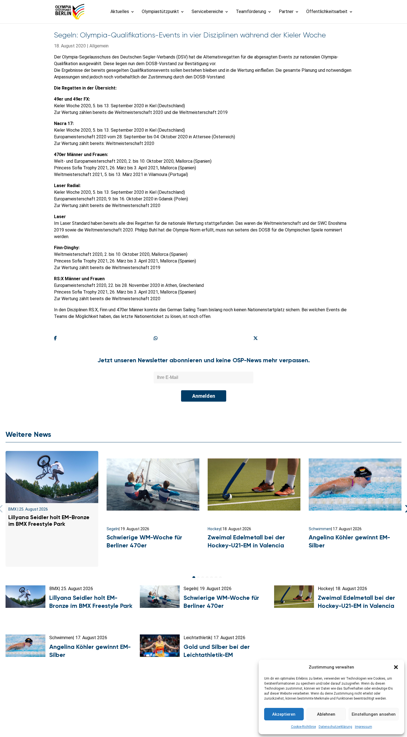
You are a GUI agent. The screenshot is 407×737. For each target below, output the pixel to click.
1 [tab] (193, 577)
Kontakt (110, 709)
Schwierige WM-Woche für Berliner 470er (144, 541)
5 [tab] (211, 577)
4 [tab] (207, 577)
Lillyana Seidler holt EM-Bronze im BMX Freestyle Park (48, 520)
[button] (396, 667)
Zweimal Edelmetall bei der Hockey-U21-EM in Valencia (246, 541)
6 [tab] (216, 577)
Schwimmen (320, 529)
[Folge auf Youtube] (216, 722)
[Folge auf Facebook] (191, 722)
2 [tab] (198, 577)
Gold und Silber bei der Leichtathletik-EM (217, 651)
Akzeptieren (283, 714)
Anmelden (203, 396)
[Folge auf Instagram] (203, 722)
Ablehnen (326, 714)
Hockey (214, 529)
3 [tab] (202, 577)
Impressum (363, 727)
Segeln (113, 529)
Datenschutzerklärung (335, 727)
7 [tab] (220, 577)
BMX (12, 509)
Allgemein (99, 46)
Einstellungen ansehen (374, 714)
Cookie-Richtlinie (303, 727)
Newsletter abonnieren (148, 709)
